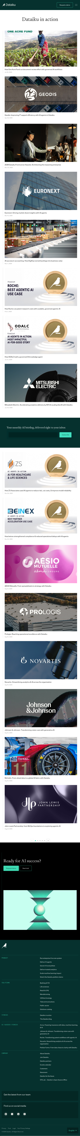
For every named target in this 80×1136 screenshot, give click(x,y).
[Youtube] (6, 1114)
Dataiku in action (45, 1015)
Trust (9, 1128)
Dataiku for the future (47, 1076)
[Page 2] (37, 840)
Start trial (25, 868)
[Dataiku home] (8, 5)
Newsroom (43, 1072)
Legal (14, 1128)
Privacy (4, 1128)
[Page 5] (44, 840)
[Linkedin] (18, 1114)
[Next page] (48, 840)
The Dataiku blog (46, 1019)
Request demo (11, 868)
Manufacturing (45, 994)
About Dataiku (45, 1053)
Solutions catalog (46, 1009)
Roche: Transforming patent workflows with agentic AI (58, 1037)
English (72, 1130)
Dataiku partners (45, 1061)
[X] (12, 1114)
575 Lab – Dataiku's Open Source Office (53, 1080)
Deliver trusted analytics (48, 969)
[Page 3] (40, 840)
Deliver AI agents (46, 962)
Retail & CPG (44, 990)
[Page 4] (42, 840)
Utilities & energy (46, 998)
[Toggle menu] (76, 5)
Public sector (44, 1005)
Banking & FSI (45, 983)
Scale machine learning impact (50, 973)
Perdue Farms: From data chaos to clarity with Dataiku (58, 1047)
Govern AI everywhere (47, 966)
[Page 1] (35, 840)
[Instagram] (24, 1114)
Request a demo (65, 5)
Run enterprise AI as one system (51, 958)
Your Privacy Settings (23, 1128)
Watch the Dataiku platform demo (51, 977)
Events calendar (45, 1065)
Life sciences (44, 987)
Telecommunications (47, 1002)
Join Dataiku (44, 1057)
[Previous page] (32, 840)
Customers (43, 1068)
